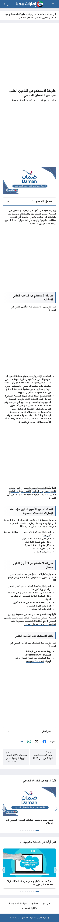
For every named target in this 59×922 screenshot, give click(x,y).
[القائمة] (53, 4)
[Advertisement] (29, 56)
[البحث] (6, 4)
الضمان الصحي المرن (35, 488)
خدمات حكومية (36, 14)
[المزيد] (21, 741)
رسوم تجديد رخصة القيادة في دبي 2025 (43, 757)
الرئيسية (51, 14)
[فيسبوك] (44, 741)
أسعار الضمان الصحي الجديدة (31, 614)
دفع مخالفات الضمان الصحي (32, 621)
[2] (54, 580)
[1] (21, 526)
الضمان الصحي (31, 780)
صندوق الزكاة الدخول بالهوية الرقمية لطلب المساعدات (16, 758)
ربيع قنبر (43, 100)
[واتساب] (29, 741)
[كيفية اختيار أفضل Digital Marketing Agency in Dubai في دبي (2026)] (29, 868)
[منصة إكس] (36, 741)
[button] (37, 830)
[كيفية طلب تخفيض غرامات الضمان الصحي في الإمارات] (29, 807)
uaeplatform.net (34, 654)
